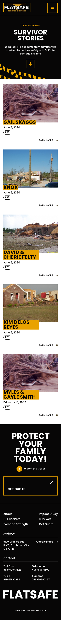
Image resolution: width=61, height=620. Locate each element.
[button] (52, 8)
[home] (16, 8)
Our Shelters (11, 519)
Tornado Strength (15, 524)
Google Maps (44, 541)
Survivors (45, 519)
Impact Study (48, 514)
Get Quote (46, 524)
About (7, 514)
